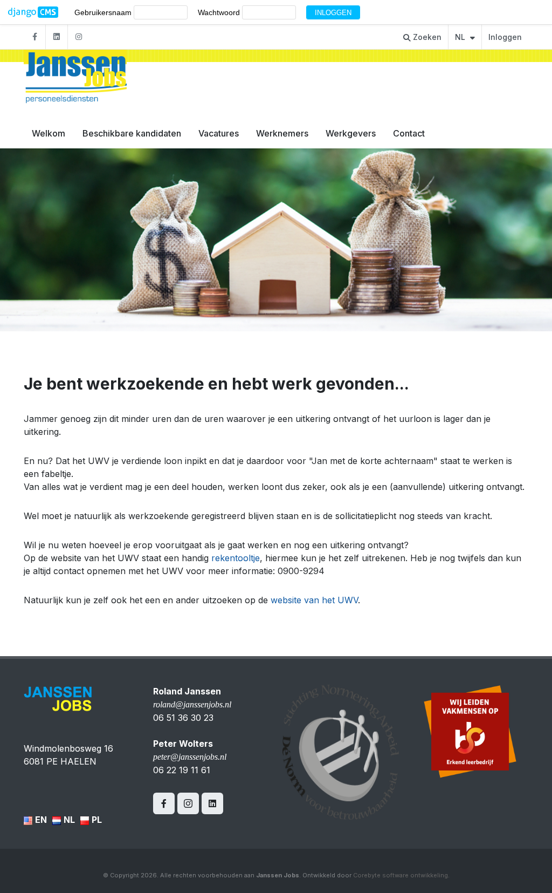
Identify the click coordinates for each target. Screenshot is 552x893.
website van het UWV (314, 600)
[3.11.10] (33, 12)
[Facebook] (34, 37)
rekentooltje (235, 558)
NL (461, 37)
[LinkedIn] (56, 37)
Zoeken (426, 37)
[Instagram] (78, 37)
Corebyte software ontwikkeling (400, 875)
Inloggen (505, 37)
